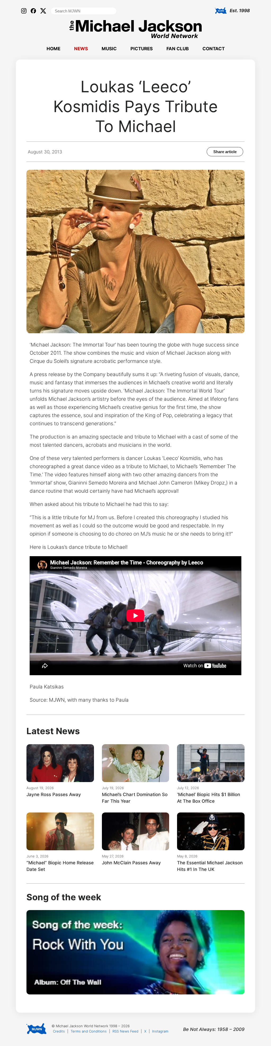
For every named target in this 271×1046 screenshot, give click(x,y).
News (81, 48)
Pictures (141, 48)
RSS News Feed (125, 1031)
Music (109, 48)
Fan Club (177, 48)
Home (53, 48)
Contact (213, 48)
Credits (59, 1031)
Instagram (160, 1031)
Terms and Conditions (89, 1031)
